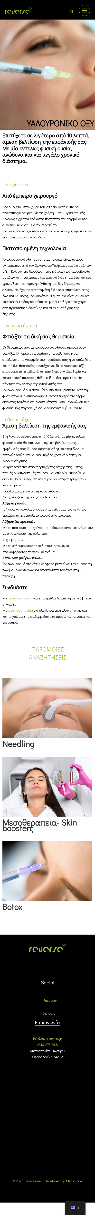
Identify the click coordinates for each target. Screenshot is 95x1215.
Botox (12, 906)
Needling (18, 743)
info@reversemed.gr (47, 1038)
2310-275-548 (47, 1044)
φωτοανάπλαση (20, 598)
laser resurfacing (20, 610)
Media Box (74, 1181)
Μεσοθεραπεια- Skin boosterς (39, 825)
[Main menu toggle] (84, 10)
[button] (72, 12)
